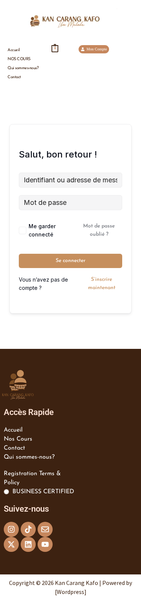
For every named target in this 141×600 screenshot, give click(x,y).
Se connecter (70, 261)
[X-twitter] (11, 544)
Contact (14, 77)
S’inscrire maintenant (101, 284)
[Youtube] (45, 544)
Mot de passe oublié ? (99, 230)
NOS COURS (19, 59)
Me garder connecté (42, 230)
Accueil (14, 50)
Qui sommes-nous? (23, 68)
